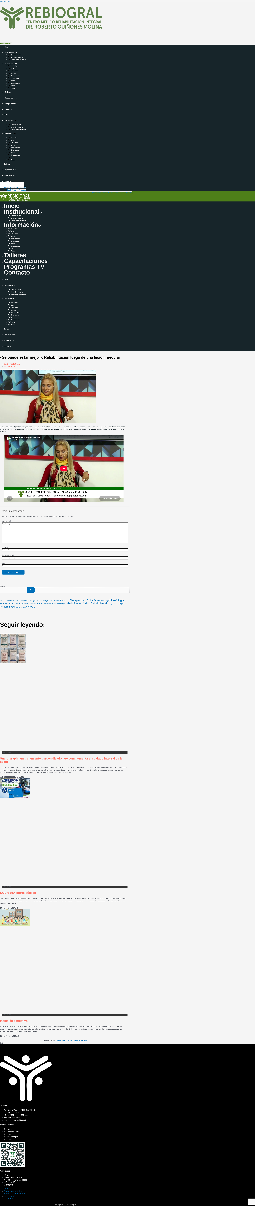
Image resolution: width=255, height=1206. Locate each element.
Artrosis (24, 601)
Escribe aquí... (7, 521)
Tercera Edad (7, 606)
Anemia (13, 73)
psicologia (61, 604)
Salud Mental (99, 603)
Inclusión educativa (14, 1020)
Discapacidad (15, 76)
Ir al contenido (5, 1)
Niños (13, 81)
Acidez (1, 601)
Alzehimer (14, 71)
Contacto (8, 109)
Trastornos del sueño (20, 607)
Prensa (13, 85)
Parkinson (44, 603)
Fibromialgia (105, 601)
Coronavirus (57, 600)
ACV (12, 68)
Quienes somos (16, 55)
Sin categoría (110, 604)
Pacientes (14, 66)
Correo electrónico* (9, 555)
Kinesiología (15, 78)
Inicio (7, 47)
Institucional (10, 53)
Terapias (121, 604)
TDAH (115, 604)
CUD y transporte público (18, 892)
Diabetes (66, 601)
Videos (13, 88)
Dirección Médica (17, 57)
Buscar (2, 586)
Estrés (97, 600)
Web (3, 563)
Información (10, 64)
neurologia (4, 604)
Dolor (90, 600)
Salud (86, 603)
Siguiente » (83, 1040)
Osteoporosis (15, 83)
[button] (16, 53)
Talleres (8, 92)
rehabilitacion (74, 603)
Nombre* (5, 547)
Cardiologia (31, 601)
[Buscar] (31, 590)
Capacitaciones (11, 98)
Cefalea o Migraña (43, 600)
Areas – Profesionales (18, 60)
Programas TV (10, 104)
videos (30, 606)
